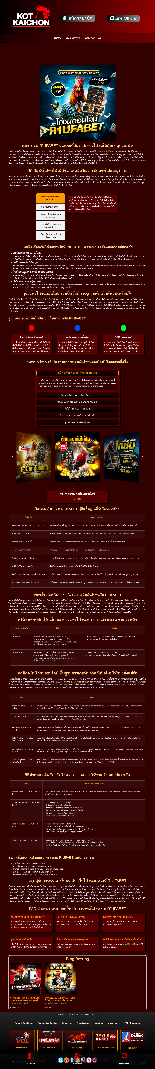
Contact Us (67, 1023)
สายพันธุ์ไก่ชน (108, 151)
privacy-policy (114, 1023)
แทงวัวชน (77, 1047)
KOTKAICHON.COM (90, 1015)
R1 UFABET (50, 1047)
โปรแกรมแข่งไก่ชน (93, 38)
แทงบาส (132, 1047)
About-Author (83, 1023)
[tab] (50, 198)
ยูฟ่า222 (77, 499)
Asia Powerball (105, 1047)
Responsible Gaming (47, 1023)
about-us (99, 1023)
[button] (12, 457)
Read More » (14, 1007)
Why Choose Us (132, 1023)
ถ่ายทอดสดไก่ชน (73, 38)
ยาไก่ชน (57, 38)
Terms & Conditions (24, 1023)
